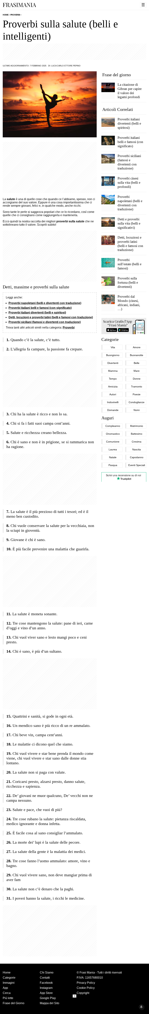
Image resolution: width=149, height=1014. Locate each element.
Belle (136, 363)
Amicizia (113, 386)
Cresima (136, 441)
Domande (112, 410)
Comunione (112, 441)
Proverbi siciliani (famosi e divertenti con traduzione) (45, 322)
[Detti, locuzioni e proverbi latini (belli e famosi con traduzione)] (108, 240)
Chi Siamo (46, 972)
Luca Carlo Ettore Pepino (65, 66)
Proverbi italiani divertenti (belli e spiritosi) (37, 312)
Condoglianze (136, 402)
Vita (113, 347)
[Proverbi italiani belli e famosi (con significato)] (108, 140)
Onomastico (113, 433)
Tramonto (136, 386)
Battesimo (136, 433)
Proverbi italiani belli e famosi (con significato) (40, 307)
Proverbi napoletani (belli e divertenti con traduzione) (45, 303)
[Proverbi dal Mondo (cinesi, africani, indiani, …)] (108, 299)
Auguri (107, 418)
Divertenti (112, 363)
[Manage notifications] (141, 1007)
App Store (46, 992)
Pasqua (112, 465)
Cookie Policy (86, 987)
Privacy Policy (86, 982)
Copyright (83, 992)
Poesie (136, 394)
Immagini (9, 982)
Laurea (113, 449)
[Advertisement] (74, 52)
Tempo (113, 378)
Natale (112, 457)
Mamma (113, 370)
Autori (112, 394)
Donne (136, 378)
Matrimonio (136, 425)
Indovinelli (112, 402)
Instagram (46, 987)
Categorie (110, 339)
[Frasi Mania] (19, 4)
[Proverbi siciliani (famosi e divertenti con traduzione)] (108, 158)
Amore (136, 347)
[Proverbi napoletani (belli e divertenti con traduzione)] (108, 199)
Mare (137, 370)
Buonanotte (136, 355)
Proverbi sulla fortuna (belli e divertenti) (128, 282)
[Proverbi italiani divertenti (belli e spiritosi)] (108, 122)
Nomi (137, 410)
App (5, 987)
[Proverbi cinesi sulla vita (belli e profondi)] (108, 181)
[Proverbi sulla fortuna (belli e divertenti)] (108, 281)
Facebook (46, 982)
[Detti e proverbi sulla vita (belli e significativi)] (108, 222)
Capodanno (136, 457)
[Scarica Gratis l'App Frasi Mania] (123, 325)
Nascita (136, 449)
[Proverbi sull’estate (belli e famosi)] (108, 262)
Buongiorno (112, 355)
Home (7, 972)
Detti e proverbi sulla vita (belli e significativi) (129, 223)
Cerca (7, 992)
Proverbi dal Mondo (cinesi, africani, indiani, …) (129, 303)
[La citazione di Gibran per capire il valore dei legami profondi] (108, 87)
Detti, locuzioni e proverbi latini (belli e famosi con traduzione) (51, 317)
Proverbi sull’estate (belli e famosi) (129, 264)
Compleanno (112, 425)
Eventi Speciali (136, 465)
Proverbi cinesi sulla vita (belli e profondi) (129, 182)
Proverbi (68, 327)
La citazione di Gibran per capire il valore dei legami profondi (130, 91)
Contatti (45, 977)
